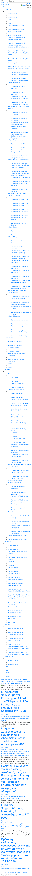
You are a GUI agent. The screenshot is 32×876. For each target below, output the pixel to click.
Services (7, 369)
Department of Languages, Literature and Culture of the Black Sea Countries (20, 165)
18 (19, 868)
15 (15, 868)
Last (27, 868)
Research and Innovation (15, 628)
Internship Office (13, 567)
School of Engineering (14, 237)
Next (24, 868)
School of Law (12, 227)
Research (7, 624)
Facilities (10, 19)
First (2, 868)
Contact (7, 672)
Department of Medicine (18, 144)
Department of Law (17, 231)
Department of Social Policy (20, 205)
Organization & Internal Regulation (18, 47)
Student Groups (13, 660)
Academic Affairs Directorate (20, 496)
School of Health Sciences (16, 140)
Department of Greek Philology (21, 177)
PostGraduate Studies (14, 613)
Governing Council (13, 347)
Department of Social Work (19, 199)
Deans (10, 363)
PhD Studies (11, 618)
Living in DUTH (9, 656)
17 (18, 868)
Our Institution (12, 13)
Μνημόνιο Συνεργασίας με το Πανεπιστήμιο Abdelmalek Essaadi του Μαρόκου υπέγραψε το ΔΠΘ (15, 718)
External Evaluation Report (16, 25)
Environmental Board (17, 383)
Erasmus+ (11, 561)
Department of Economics (19, 211)
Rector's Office (15, 411)
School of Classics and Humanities (18, 160)
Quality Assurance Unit (15, 31)
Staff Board (14, 377)
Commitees (11, 512)
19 (20, 868)
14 (14, 868)
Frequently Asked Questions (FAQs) (19, 591)
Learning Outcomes (14, 573)
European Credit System (15, 579)
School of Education (14, 82)
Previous (6, 868)
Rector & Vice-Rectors (15, 342)
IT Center (14, 433)
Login (29, 3)
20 (22, 868)
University (8, 9)
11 (9, 868)
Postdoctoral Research (15, 607)
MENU (29, 7)
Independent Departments (16, 389)
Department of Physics (18, 326)
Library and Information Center (17, 535)
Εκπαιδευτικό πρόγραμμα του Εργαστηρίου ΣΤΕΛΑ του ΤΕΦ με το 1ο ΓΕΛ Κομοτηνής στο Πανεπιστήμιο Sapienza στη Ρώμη (15, 681)
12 (11, 868)
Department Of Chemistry (19, 332)
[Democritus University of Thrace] (5, 3)
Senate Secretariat (17, 393)
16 (16, 868)
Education (8, 541)
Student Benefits (13, 545)
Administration (9, 338)
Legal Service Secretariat (19, 405)
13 (12, 868)
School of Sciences (14, 316)
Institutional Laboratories (15, 634)
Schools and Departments (13, 63)
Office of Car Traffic (17, 417)
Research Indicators (14, 640)
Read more (4, 714)
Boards (10, 373)
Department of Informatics (19, 320)
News (6, 666)
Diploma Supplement (14, 585)
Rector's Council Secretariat (19, 399)
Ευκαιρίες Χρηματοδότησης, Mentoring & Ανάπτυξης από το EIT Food (15, 811)
